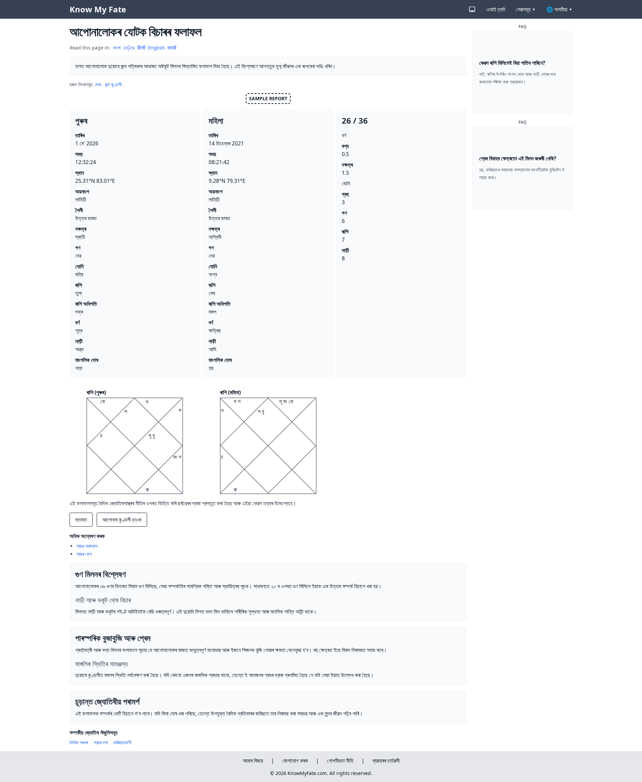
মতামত (81, 519)
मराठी (172, 47)
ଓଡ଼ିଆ (129, 47)
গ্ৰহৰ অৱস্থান (87, 546)
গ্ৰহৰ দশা (101, 742)
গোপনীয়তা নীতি (340, 760)
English (156, 47)
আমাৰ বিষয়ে (253, 760)
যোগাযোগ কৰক (295, 760)
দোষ (98, 84)
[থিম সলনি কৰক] (472, 9)
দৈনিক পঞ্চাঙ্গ (79, 742)
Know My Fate (98, 9)
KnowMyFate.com (307, 773)
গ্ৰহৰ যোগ (84, 554)
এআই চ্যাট (495, 9)
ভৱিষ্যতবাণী (122, 742)
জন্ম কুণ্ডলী (113, 84)
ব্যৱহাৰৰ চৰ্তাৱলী (386, 760)
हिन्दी (141, 47)
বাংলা (117, 47)
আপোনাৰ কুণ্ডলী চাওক (121, 519)
